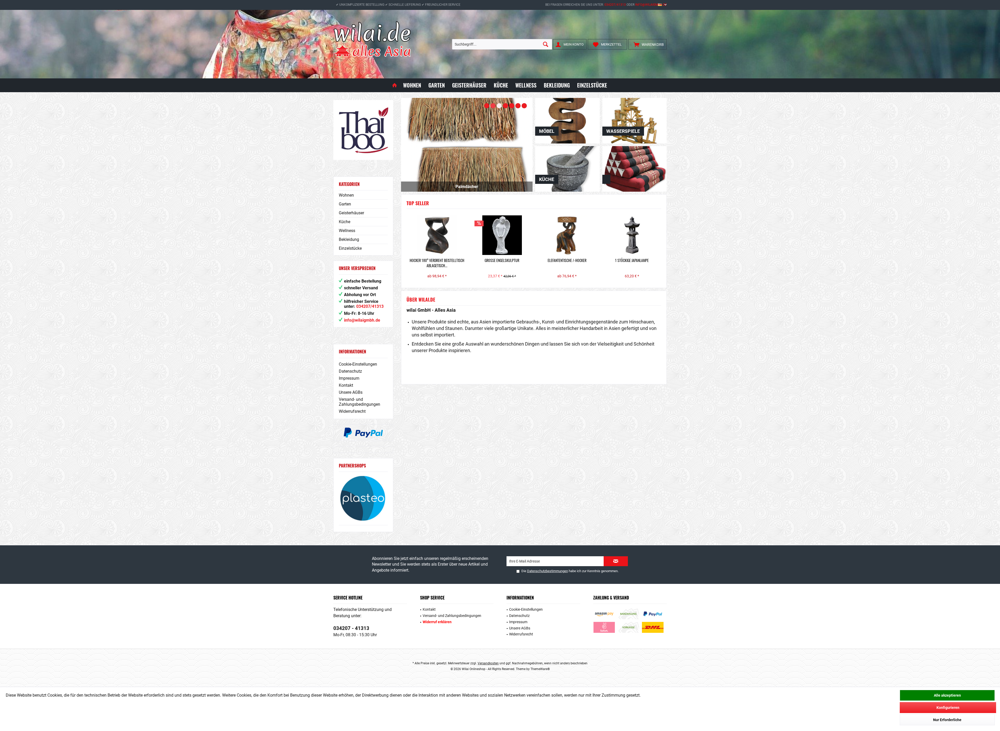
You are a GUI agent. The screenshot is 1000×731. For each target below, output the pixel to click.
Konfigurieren (947, 707)
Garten (345, 204)
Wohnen (346, 195)
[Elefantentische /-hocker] (566, 235)
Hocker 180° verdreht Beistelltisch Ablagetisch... (436, 263)
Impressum (349, 378)
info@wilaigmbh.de (651, 5)
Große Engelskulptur (501, 260)
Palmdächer (467, 145)
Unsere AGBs (350, 392)
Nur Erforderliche (947, 720)
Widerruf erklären (437, 622)
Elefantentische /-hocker (566, 260)
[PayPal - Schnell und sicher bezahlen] (363, 433)
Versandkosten (488, 663)
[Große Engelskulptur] (501, 235)
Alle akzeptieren (947, 695)
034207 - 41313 (351, 628)
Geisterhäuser (351, 212)
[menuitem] (647, 44)
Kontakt (346, 385)
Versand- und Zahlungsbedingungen (359, 402)
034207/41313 (615, 5)
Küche (344, 221)
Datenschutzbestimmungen (547, 571)
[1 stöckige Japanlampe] (631, 235)
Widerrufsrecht (352, 411)
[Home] (394, 85)
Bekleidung (349, 239)
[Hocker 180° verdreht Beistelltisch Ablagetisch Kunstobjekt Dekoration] (436, 235)
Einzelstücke (350, 248)
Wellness (347, 230)
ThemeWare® (540, 669)
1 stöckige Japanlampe (631, 260)
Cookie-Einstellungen (358, 364)
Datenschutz (350, 371)
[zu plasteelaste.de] (363, 498)
